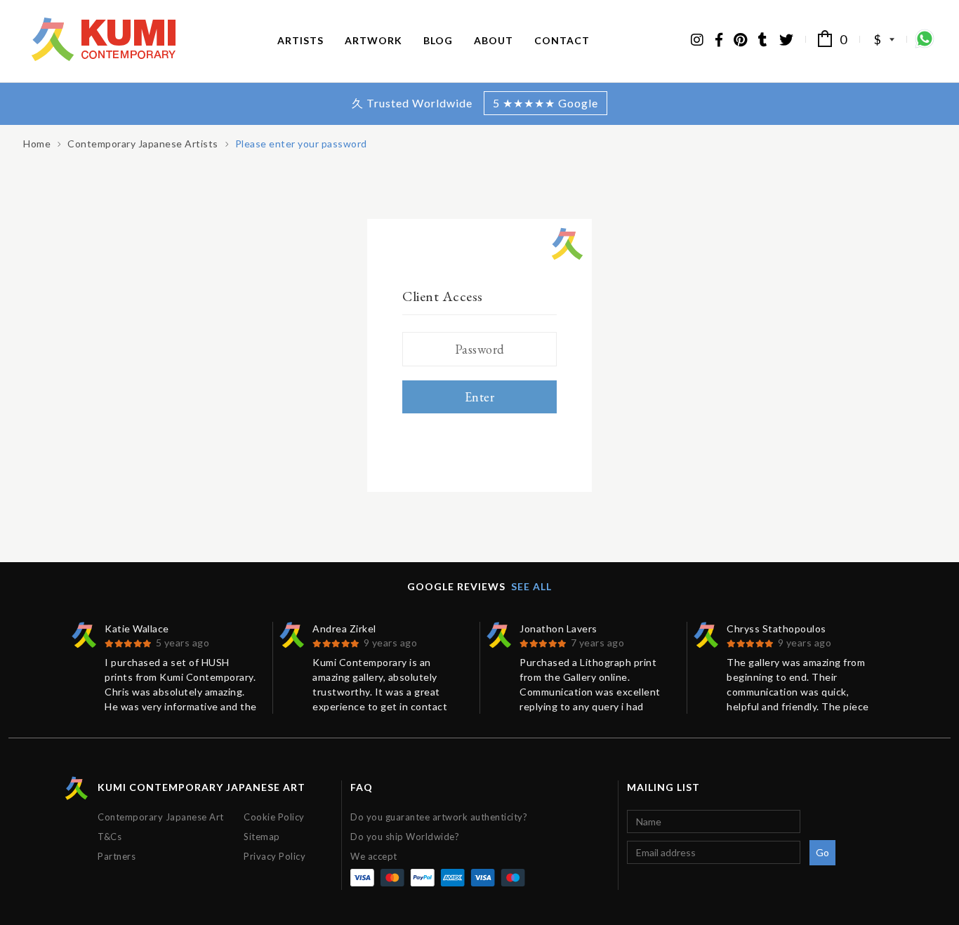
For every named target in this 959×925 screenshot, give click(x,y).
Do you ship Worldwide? (404, 836)
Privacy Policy (274, 856)
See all (531, 586)
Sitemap (262, 836)
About (493, 40)
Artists (300, 40)
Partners (116, 856)
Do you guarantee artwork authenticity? (438, 817)
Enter (480, 397)
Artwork (373, 40)
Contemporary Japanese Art (161, 817)
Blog (438, 40)
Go (823, 852)
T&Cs (109, 836)
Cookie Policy (274, 817)
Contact (562, 40)
